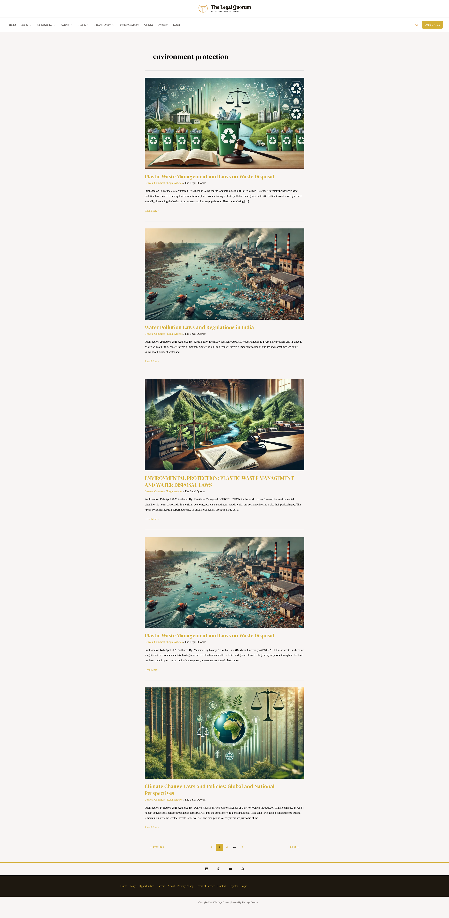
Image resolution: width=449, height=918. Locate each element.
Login (176, 24)
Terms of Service (129, 24)
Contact (148, 24)
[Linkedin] (206, 868)
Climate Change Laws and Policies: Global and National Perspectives (210, 790)
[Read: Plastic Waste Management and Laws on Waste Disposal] (224, 123)
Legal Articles (175, 182)
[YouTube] (230, 868)
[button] (416, 25)
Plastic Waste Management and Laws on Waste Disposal (209, 176)
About (82, 24)
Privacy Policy (103, 24)
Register (162, 24)
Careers (65, 24)
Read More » (152, 210)
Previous (156, 846)
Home (12, 24)
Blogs (24, 24)
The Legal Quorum (231, 7)
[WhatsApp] (242, 868)
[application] (29, 25)
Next (295, 846)
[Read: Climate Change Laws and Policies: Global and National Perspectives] (224, 732)
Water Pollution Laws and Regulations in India (199, 327)
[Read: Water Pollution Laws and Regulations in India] (224, 273)
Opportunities (44, 24)
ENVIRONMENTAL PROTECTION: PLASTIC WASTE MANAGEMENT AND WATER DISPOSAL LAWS (219, 481)
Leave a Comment (155, 182)
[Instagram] (218, 868)
